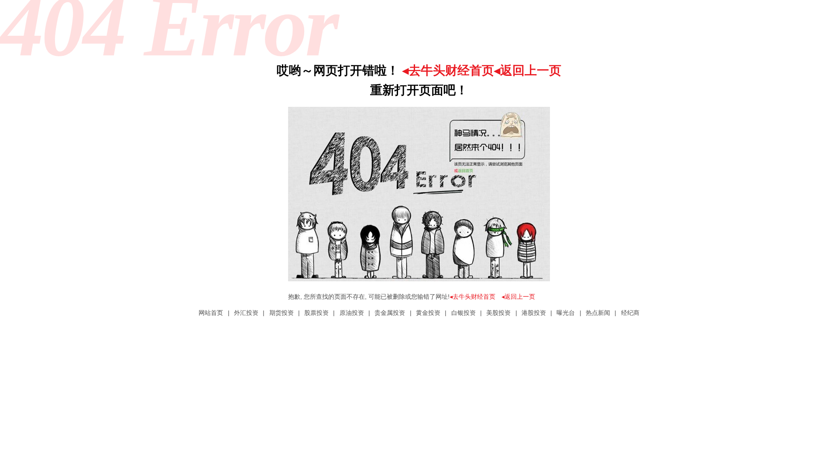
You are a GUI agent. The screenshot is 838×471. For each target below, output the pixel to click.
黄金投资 (428, 312)
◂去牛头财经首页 (448, 70)
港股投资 (534, 312)
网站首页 (211, 312)
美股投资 (498, 312)
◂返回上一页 (527, 70)
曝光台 (565, 312)
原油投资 (352, 312)
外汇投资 (246, 312)
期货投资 (281, 312)
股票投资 (316, 312)
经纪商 (630, 312)
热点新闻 (598, 312)
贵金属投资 (389, 312)
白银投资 (463, 312)
